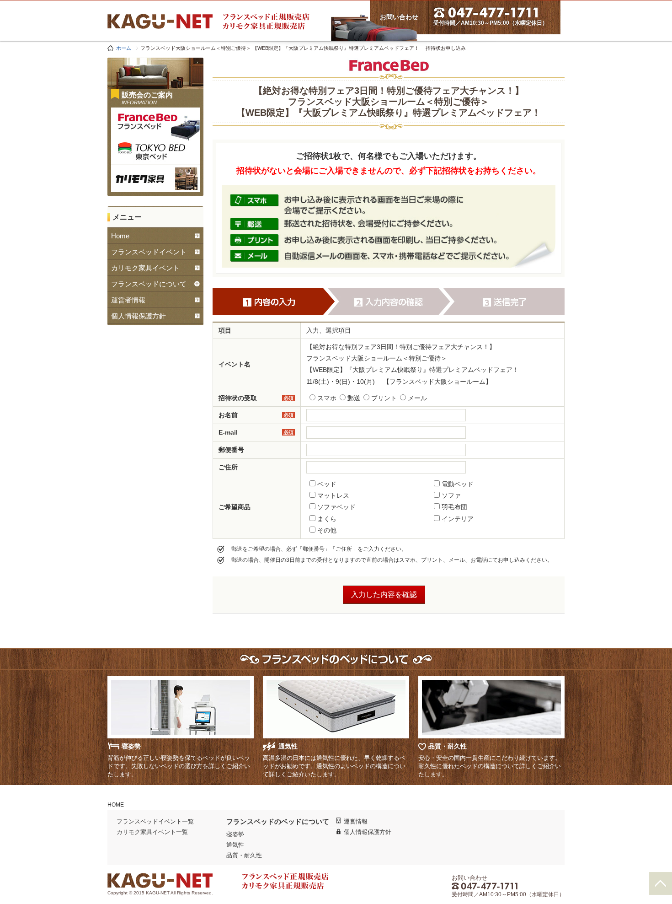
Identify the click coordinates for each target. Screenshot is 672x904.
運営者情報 (128, 300)
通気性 (235, 844)
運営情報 (356, 821)
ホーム (123, 48)
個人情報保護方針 (138, 316)
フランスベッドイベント (149, 252)
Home (120, 236)
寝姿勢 (235, 834)
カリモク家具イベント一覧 (152, 832)
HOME (115, 805)
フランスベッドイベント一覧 (155, 821)
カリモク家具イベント (145, 268)
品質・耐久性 (244, 855)
